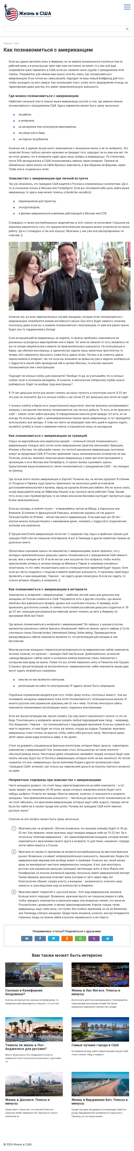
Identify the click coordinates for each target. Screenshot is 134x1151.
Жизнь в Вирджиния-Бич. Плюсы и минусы (100, 1101)
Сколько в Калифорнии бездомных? (23, 992)
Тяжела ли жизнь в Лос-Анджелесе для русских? (26, 1047)
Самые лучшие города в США (95, 1045)
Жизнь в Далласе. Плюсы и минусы (27, 1101)
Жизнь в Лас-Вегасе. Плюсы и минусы (96, 992)
